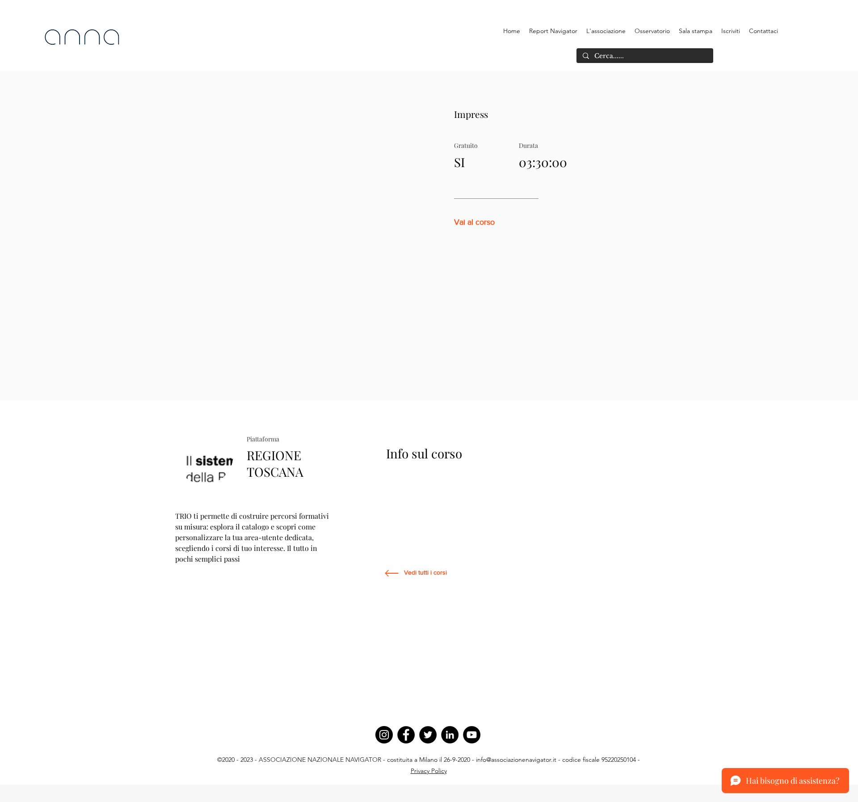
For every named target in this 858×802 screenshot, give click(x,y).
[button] (606, 31)
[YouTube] (471, 734)
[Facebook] (406, 734)
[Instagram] (384, 734)
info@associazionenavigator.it (516, 760)
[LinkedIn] (449, 734)
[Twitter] (428, 734)
